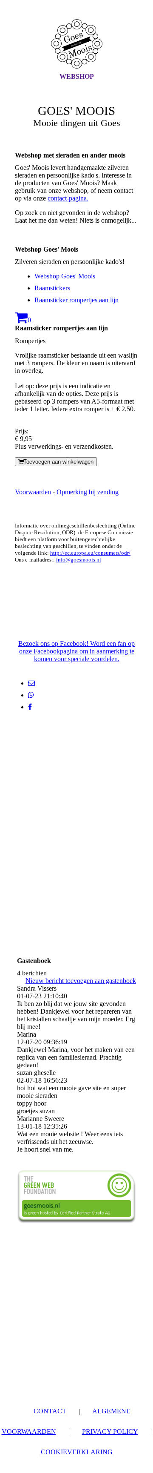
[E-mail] (31, 683)
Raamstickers (52, 288)
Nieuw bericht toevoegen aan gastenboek (81, 980)
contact (50, 1411)
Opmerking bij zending (88, 492)
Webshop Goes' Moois (64, 276)
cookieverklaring (77, 1452)
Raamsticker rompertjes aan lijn (76, 300)
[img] (76, 44)
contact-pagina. (68, 198)
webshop (77, 76)
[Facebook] (30, 707)
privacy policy (110, 1431)
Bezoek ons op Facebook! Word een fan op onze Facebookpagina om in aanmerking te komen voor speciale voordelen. (76, 651)
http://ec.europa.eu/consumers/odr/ (90, 553)
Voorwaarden (33, 492)
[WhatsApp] (31, 695)
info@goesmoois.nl (78, 559)
